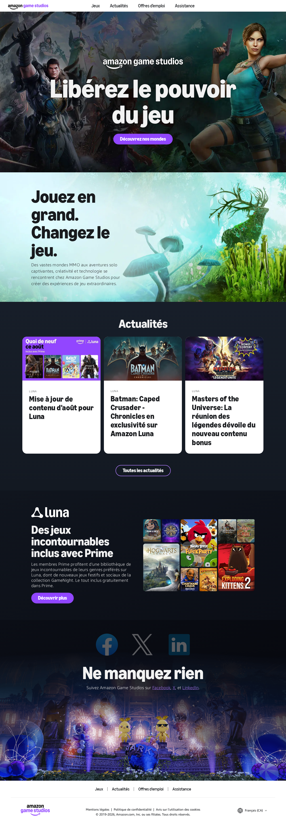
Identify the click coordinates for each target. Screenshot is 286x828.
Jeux (95, 5)
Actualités (119, 5)
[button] (252, 810)
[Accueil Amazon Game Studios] (28, 6)
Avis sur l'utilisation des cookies (178, 809)
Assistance (185, 5)
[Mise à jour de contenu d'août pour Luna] (61, 359)
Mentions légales (97, 809)
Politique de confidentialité (132, 809)
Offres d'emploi (151, 5)
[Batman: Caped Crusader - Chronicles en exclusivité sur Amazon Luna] (143, 359)
